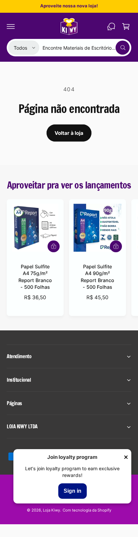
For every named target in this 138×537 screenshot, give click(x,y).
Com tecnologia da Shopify (87, 510)
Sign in (72, 491)
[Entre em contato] (111, 26)
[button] (10, 26)
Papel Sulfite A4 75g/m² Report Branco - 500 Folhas (35, 276)
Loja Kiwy (51, 510)
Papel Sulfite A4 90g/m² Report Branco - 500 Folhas (97, 276)
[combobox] (86, 47)
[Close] (126, 458)
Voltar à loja (69, 133)
